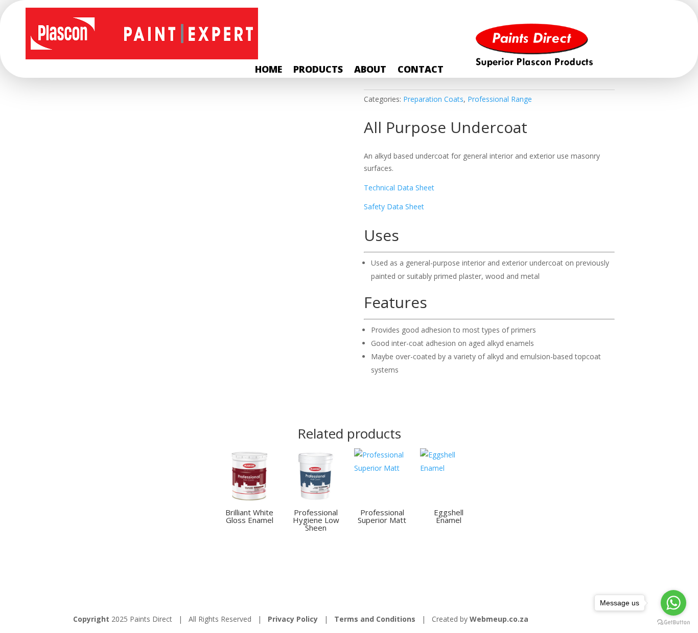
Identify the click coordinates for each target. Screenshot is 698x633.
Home (268, 70)
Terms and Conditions (374, 619)
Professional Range (500, 99)
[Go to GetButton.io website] (673, 622)
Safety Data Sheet (394, 206)
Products (318, 70)
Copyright (91, 619)
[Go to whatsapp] (673, 603)
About (370, 70)
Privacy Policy (294, 619)
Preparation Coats (433, 99)
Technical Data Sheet (399, 187)
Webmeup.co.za (499, 619)
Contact (421, 70)
